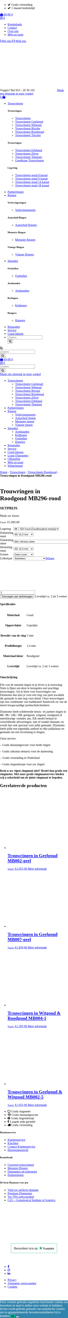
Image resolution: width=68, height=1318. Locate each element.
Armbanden (22, 290)
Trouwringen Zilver (27, 153)
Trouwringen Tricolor (28, 135)
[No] (17, 1316)
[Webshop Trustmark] (25, 1238)
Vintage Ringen (24, 254)
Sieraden (13, 261)
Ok (12, 1316)
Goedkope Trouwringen (29, 160)
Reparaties (14, 326)
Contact (12, 27)
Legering (5, 528)
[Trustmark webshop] (47, 90)
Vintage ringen (24, 424)
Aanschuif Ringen (26, 225)
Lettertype (6, 558)
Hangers (20, 320)
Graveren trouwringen (21, 1164)
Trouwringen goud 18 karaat (32, 185)
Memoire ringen (24, 421)
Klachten (13, 1143)
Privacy (12, 1279)
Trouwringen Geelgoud (29, 121)
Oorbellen (21, 275)
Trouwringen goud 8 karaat (31, 175)
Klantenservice (16, 1139)
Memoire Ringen (25, 239)
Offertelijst (14, 459)
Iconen (4, 554)
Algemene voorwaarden (22, 1283)
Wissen (50, 558)
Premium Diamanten (20, 1193)
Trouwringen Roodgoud (29, 131)
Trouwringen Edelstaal (28, 150)
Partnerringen (16, 191)
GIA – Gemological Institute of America (31, 1200)
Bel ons (6, 41)
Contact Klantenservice (21, 1146)
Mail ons (20, 41)
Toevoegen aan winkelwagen (17, 596)
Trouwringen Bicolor (27, 128)
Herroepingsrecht (18, 1150)
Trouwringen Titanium (28, 157)
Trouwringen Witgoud (28, 125)
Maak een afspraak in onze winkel (32, 92)
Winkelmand (15, 465)
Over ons (13, 31)
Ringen (12, 195)
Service (12, 330)
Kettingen (21, 305)
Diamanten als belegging (22, 1171)
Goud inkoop (15, 333)
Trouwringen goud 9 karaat (31, 178)
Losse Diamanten (18, 455)
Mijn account (15, 34)
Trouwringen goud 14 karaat (32, 182)
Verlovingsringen (25, 210)
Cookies (12, 1286)
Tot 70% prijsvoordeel (21, 1196)
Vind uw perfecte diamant (23, 1190)
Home (3, 472)
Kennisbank (15, 24)
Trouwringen (15, 103)
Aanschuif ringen (25, 418)
